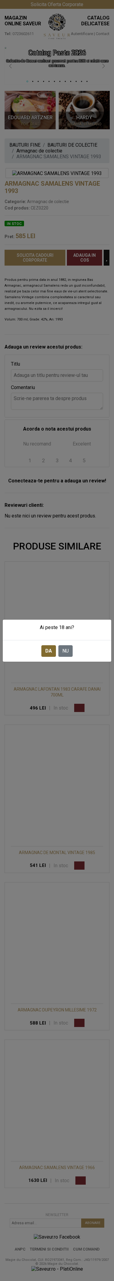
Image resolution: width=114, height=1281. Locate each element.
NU (65, 651)
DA (48, 651)
